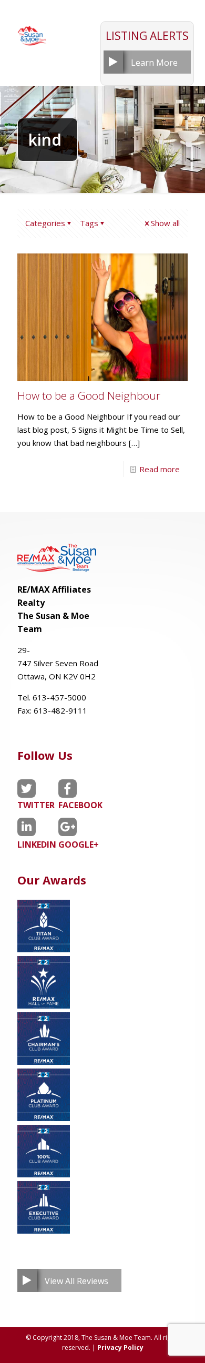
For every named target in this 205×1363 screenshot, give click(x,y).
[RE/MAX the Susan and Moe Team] (31, 31)
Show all (165, 223)
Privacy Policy (120, 1347)
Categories (45, 223)
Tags (89, 223)
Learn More (154, 62)
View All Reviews (76, 1281)
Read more (159, 469)
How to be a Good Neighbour (88, 395)
